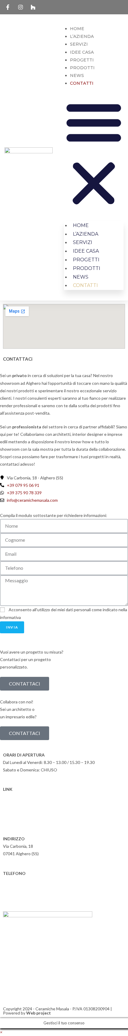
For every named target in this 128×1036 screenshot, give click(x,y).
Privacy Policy (15, 804)
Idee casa (82, 52)
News (77, 75)
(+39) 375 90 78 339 (26, 888)
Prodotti (82, 67)
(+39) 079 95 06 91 (25, 880)
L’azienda (82, 36)
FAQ (7, 811)
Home (77, 28)
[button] (94, 153)
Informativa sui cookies (24, 796)
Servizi (79, 44)
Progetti (82, 60)
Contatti (81, 83)
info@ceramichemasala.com (32, 895)
